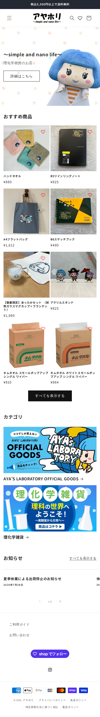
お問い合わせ (19, 635)
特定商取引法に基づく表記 (42, 707)
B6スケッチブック (62, 239)
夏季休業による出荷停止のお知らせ (32, 578)
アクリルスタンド (62, 302)
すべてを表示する (50, 395)
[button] (9, 18)
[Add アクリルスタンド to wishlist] (90, 258)
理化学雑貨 (13, 537)
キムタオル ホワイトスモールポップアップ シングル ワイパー (72, 374)
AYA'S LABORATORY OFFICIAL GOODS (41, 478)
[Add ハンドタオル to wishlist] (43, 132)
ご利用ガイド (19, 624)
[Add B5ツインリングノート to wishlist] (90, 132)
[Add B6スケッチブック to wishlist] (90, 195)
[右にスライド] (60, 601)
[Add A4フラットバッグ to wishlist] (43, 195)
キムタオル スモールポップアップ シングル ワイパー (25, 374)
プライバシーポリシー (52, 700)
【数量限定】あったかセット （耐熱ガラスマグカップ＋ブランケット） (26, 306)
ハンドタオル (12, 176)
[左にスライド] (40, 601)
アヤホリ (28, 700)
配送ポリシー (71, 707)
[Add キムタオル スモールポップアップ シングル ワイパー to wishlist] (43, 328)
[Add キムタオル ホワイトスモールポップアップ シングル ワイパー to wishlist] (90, 328)
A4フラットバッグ (15, 239)
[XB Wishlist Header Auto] (80, 18)
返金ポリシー (78, 700)
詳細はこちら (21, 76)
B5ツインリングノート (65, 176)
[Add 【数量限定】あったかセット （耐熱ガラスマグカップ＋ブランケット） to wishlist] (43, 258)
